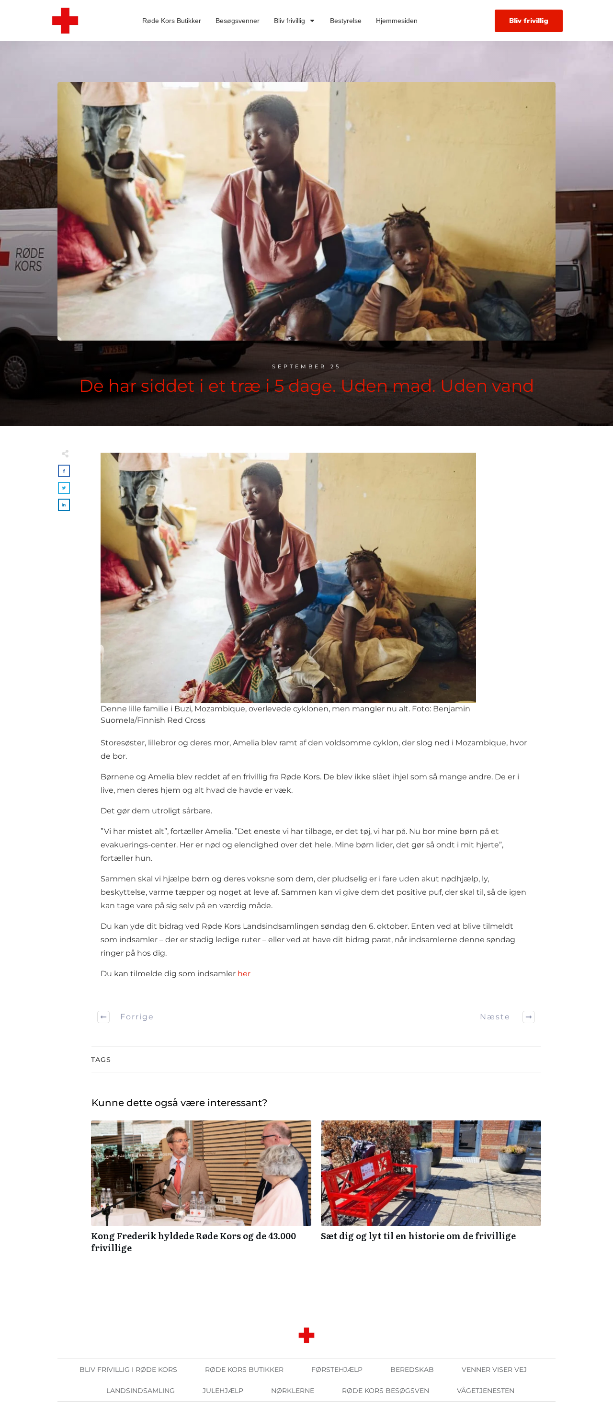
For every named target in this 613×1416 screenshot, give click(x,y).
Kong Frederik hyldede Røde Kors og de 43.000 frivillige (201, 1191)
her (244, 973)
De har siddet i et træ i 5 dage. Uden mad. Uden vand (306, 385)
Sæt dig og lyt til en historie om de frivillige (431, 1191)
